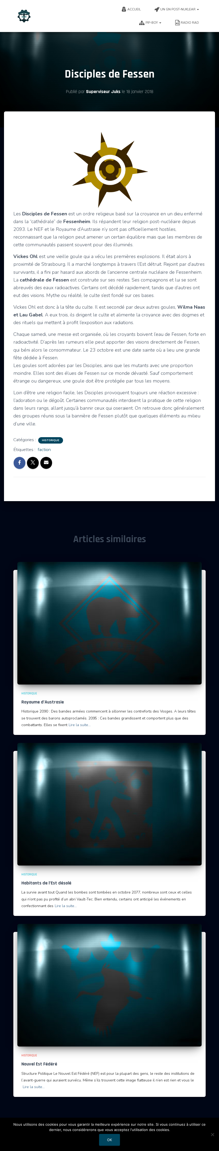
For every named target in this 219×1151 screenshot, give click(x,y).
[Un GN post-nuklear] (24, 16)
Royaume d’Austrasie (42, 702)
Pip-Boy (152, 23)
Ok (109, 1140)
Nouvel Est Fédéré (39, 1064)
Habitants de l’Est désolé (46, 883)
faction (44, 449)
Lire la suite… (80, 724)
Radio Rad (190, 23)
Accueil (134, 9)
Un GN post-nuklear (178, 9)
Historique (50, 440)
